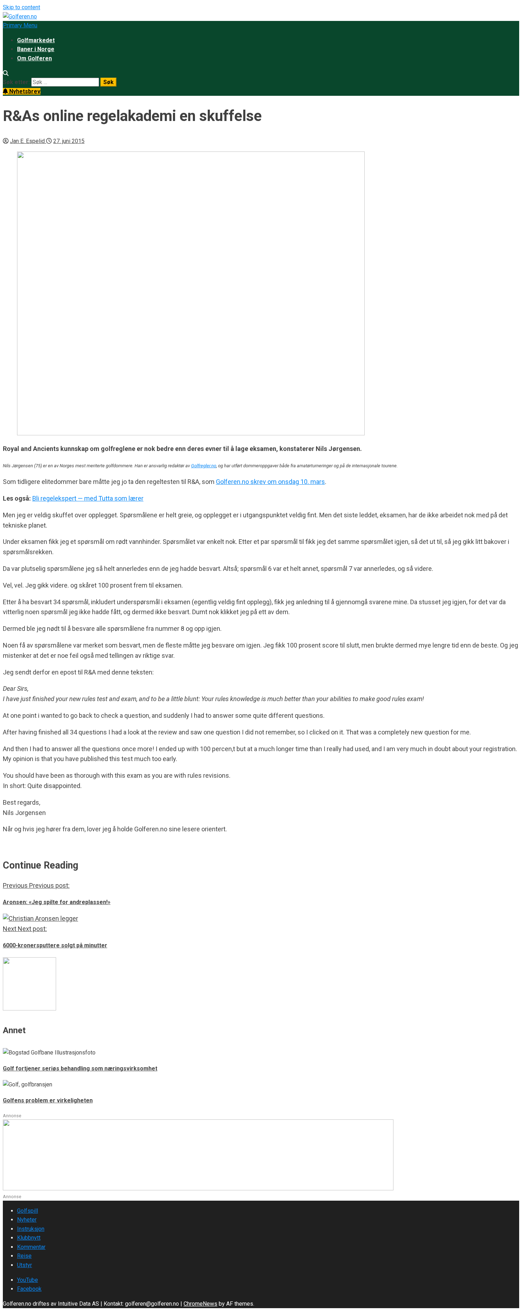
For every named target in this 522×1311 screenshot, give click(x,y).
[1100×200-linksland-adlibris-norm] (198, 1188)
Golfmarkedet (36, 40)
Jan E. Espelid (28, 141)
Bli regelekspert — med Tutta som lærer (87, 498)
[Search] (6, 73)
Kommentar (31, 1247)
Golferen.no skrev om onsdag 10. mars (270, 481)
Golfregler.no (203, 465)
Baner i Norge (35, 49)
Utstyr (24, 1265)
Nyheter (27, 1219)
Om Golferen (34, 58)
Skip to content (21, 7)
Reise (24, 1255)
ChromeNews (200, 1303)
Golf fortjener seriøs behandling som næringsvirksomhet (80, 1068)
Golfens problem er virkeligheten (48, 1100)
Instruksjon (30, 1228)
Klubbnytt (28, 1237)
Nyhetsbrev (24, 91)
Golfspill (27, 1210)
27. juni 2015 (69, 141)
